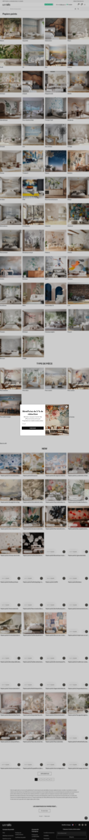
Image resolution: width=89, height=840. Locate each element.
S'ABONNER (33, 428)
